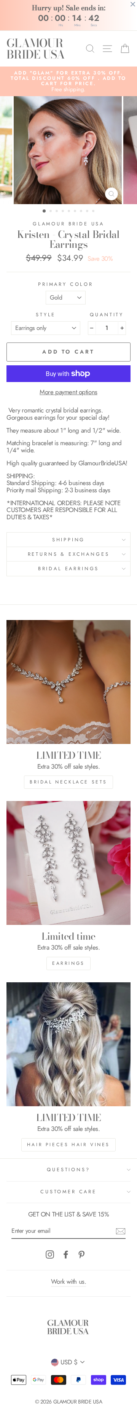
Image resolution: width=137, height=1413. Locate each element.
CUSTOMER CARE (68, 1191)
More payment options (68, 392)
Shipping (68, 539)
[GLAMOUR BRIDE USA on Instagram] (50, 1254)
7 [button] (82, 212)
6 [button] (76, 212)
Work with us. (68, 1281)
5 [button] (70, 212)
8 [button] (88, 212)
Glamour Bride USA (68, 223)
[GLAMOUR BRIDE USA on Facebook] (66, 1254)
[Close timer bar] (133, 4)
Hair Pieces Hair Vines (68, 1144)
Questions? (68, 1169)
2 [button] (51, 212)
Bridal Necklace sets (68, 782)
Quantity (107, 314)
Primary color (65, 284)
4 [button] (63, 212)
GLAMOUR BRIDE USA (35, 48)
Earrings (68, 963)
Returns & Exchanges (69, 554)
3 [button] (57, 212)
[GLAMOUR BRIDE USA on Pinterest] (81, 1254)
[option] (68, 81)
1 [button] (44, 211)
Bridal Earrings (68, 568)
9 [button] (94, 212)
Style (46, 314)
